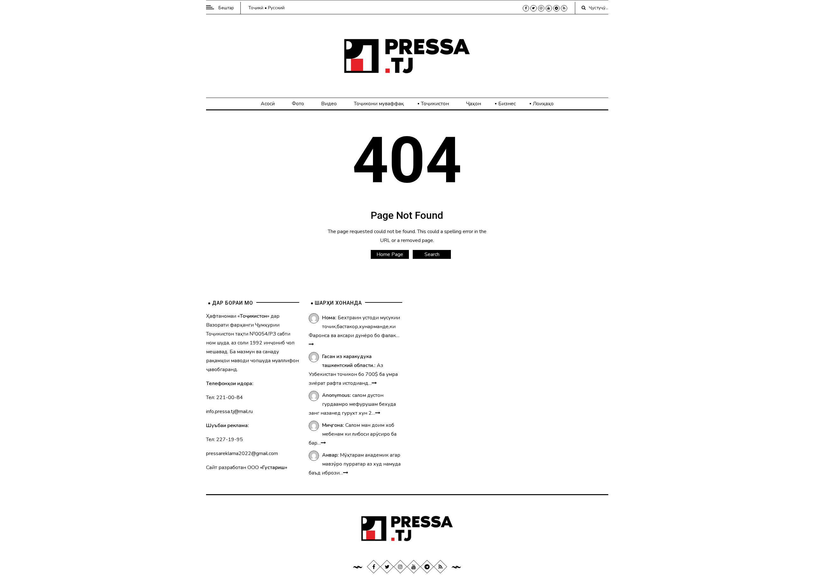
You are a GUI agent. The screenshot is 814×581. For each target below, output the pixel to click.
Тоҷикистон (435, 103)
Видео (329, 103)
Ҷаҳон (473, 103)
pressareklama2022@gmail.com (242, 453)
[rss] (564, 8)
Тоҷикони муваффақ (379, 103)
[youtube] (549, 8)
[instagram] (541, 8)
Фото (298, 103)
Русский (276, 8)
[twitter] (533, 8)
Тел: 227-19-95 (224, 439)
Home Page (389, 254)
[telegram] (556, 8)
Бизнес (507, 103)
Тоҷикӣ (255, 8)
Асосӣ (268, 103)
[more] (311, 344)
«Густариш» (273, 467)
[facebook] (526, 8)
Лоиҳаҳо (543, 103)
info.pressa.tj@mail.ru (229, 411)
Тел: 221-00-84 (224, 397)
